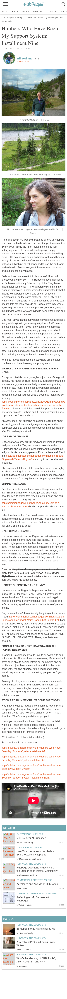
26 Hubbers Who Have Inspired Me (36, 928)
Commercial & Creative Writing (34, 880)
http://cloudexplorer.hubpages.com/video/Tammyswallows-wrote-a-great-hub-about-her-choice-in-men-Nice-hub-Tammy (33, 405)
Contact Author (24, 61)
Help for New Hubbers (29, 847)
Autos (15, 11)
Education (52, 11)
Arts (4, 11)
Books (25, 11)
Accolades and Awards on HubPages (37, 884)
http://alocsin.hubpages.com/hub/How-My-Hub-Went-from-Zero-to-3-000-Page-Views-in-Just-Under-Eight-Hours (33, 573)
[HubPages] (33, 4)
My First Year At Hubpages (31, 838)
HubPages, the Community (31, 864)
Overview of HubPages (30, 834)
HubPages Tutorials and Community (37, 893)
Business (37, 11)
